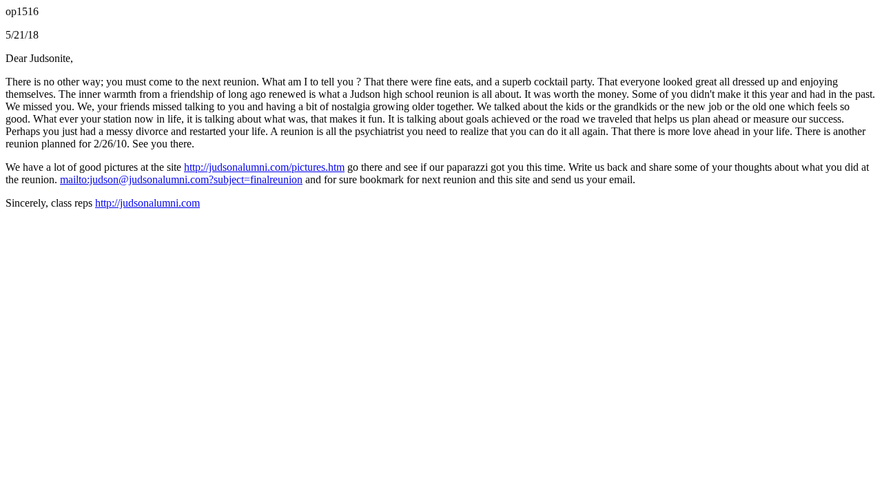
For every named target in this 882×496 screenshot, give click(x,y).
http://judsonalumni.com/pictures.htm (264, 167)
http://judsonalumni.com (147, 203)
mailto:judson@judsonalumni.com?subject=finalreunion (181, 179)
